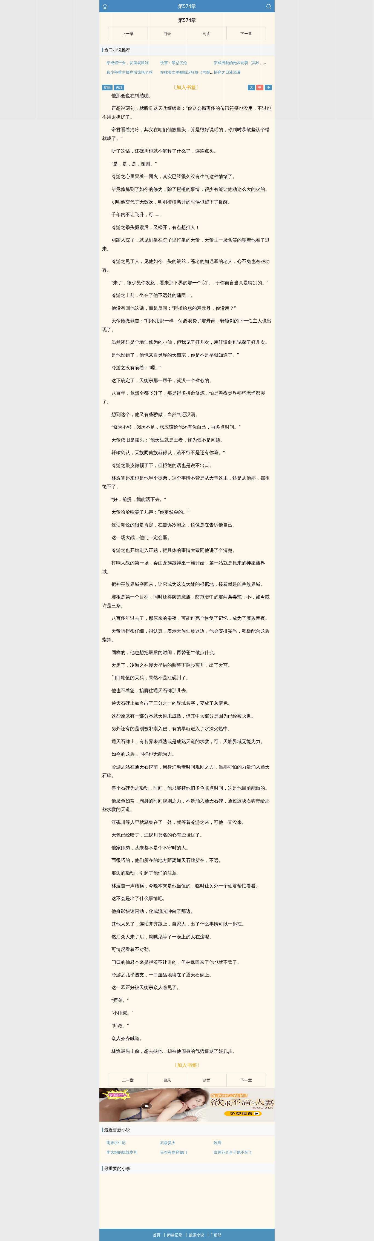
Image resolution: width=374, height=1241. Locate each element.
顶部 (217, 1234)
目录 (167, 1080)
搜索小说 (196, 1234)
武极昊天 (168, 1142)
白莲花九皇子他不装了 (233, 1152)
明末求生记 (116, 1142)
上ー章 (128, 1080)
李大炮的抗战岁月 (122, 1152)
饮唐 (217, 1142)
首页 (156, 1234)
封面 (207, 1080)
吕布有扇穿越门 (173, 1152)
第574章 (187, 6)
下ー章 (246, 1080)
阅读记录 (174, 1234)
